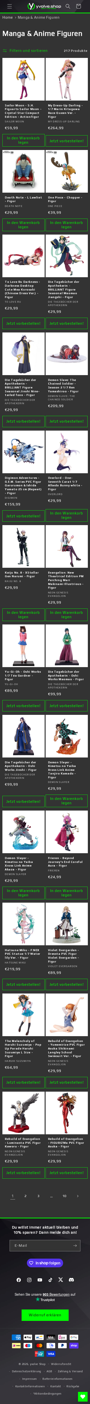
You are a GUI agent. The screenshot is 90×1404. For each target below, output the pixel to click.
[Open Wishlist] (83, 1397)
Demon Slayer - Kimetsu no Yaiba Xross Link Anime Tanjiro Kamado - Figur (62, 770)
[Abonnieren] (75, 1245)
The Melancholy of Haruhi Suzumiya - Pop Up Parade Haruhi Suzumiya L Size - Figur (23, 1048)
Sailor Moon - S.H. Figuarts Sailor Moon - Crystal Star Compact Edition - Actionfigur (23, 111)
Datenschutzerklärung (26, 1371)
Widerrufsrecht (61, 1364)
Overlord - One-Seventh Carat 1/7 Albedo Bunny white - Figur (65, 483)
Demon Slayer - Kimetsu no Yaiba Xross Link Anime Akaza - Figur (19, 863)
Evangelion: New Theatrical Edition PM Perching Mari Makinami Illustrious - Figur (66, 580)
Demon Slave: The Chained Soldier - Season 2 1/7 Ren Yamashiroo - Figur (63, 385)
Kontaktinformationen (30, 1386)
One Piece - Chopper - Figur (65, 199)
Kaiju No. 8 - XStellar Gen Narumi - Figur (22, 574)
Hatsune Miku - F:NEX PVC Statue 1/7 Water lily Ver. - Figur (22, 953)
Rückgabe (72, 1386)
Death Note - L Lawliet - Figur (23, 199)
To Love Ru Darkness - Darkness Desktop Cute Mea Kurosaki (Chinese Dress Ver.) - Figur (22, 289)
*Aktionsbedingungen (47, 1393)
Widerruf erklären (45, 1315)
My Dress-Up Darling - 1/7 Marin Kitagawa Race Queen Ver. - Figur (65, 111)
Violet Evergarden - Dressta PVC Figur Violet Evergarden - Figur (63, 955)
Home (7, 17)
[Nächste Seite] (77, 1196)
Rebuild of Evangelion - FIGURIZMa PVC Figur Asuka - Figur (66, 1142)
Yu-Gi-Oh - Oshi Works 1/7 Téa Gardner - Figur (23, 675)
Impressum (29, 1378)
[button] (9, 6)
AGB (49, 1371)
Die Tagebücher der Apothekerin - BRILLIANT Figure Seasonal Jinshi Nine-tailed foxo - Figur (22, 387)
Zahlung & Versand (70, 1371)
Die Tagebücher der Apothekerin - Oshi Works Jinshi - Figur (21, 766)
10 (64, 1196)
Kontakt (55, 1386)
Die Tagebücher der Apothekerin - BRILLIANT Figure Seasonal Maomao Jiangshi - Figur (63, 289)
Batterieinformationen (57, 1378)
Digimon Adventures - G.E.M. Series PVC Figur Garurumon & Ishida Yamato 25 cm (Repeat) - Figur (23, 485)
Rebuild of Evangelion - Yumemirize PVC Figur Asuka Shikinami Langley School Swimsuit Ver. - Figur (66, 1048)
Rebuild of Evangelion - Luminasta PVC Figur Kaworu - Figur (23, 1142)
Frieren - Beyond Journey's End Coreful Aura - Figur (65, 861)
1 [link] (13, 1196)
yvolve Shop (38, 1363)
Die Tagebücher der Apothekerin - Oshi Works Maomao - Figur (66, 675)
